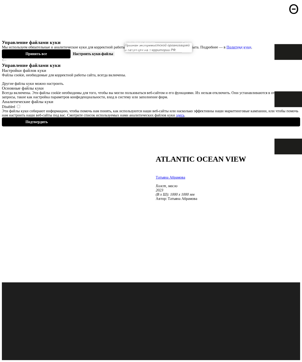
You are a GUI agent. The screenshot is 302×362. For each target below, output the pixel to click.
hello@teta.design (140, 43)
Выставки (190, 35)
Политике (234, 47)
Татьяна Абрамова (170, 177)
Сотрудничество (196, 43)
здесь (180, 115)
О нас (187, 27)
